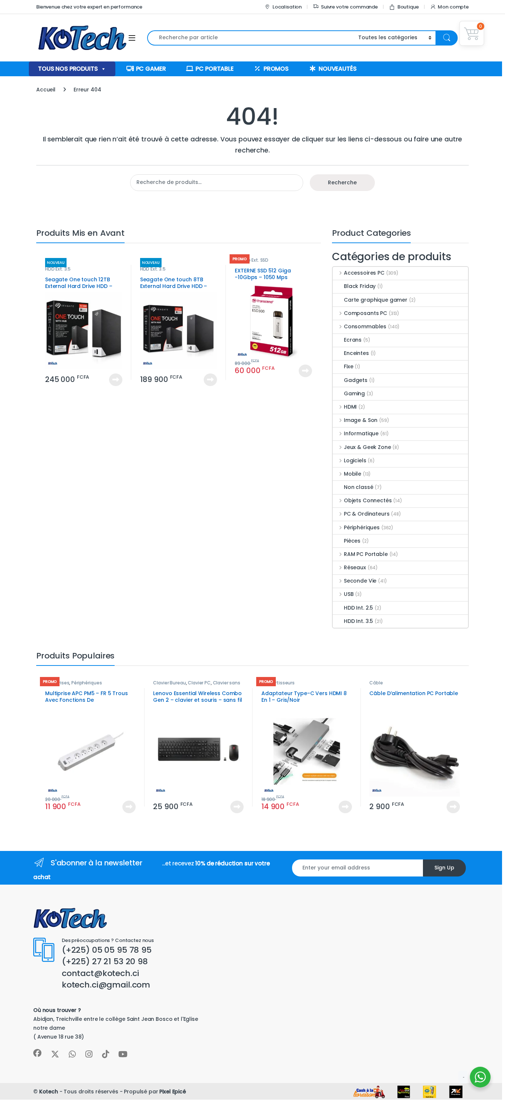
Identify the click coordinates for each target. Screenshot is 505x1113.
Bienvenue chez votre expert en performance (89, 6)
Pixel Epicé (172, 1091)
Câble (376, 683)
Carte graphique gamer (375, 300)
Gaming (354, 393)
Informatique (361, 433)
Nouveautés (338, 68)
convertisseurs (278, 683)
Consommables (365, 326)
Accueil (45, 89)
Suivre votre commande (349, 6)
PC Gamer (151, 68)
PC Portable (214, 68)
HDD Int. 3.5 (358, 621)
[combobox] (250, 38)
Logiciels (355, 460)
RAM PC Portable (366, 554)
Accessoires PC (364, 272)
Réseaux (355, 567)
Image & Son (360, 420)
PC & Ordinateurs (367, 513)
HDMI (350, 406)
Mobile (352, 473)
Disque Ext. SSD (251, 260)
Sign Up (444, 867)
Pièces (352, 540)
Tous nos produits (68, 68)
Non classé (358, 487)
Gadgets (355, 380)
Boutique (408, 6)
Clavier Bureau (169, 683)
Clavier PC (199, 683)
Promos (276, 68)
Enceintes (356, 353)
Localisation (287, 6)
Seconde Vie (360, 580)
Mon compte (453, 6)
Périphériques (362, 527)
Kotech (48, 1091)
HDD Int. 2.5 (358, 607)
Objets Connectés (368, 500)
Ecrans (353, 339)
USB (348, 594)
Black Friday (360, 286)
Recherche (342, 182)
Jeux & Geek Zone (367, 447)
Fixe (348, 366)
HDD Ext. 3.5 (58, 269)
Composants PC (365, 313)
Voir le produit (112, 379)
